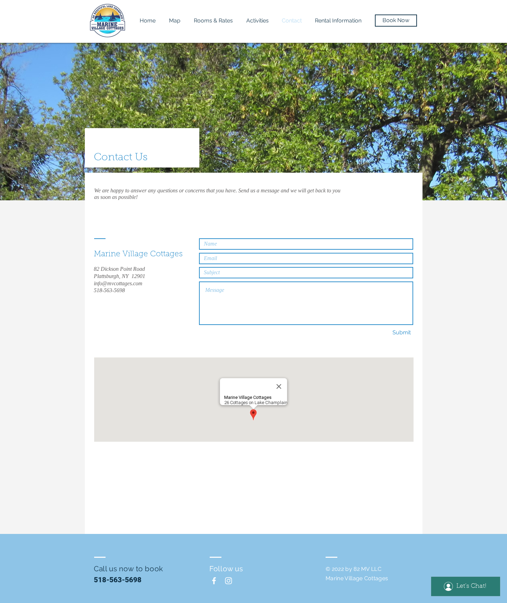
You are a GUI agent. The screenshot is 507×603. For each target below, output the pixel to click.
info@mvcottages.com (118, 283)
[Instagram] (228, 580)
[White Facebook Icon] (214, 580)
